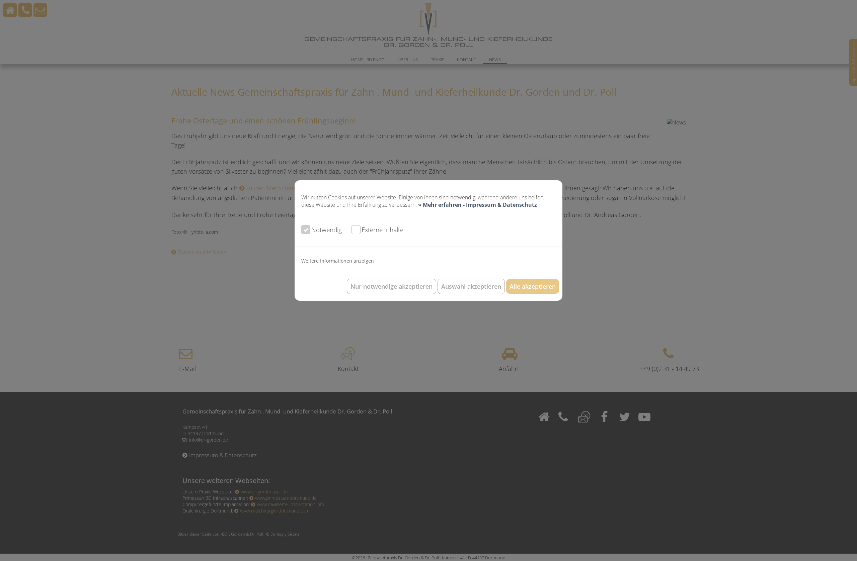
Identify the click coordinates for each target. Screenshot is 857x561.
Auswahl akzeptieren (471, 286)
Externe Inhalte (382, 229)
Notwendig (326, 229)
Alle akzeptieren (533, 286)
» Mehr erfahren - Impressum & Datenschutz (477, 204)
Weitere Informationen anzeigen (337, 261)
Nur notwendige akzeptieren (391, 286)
